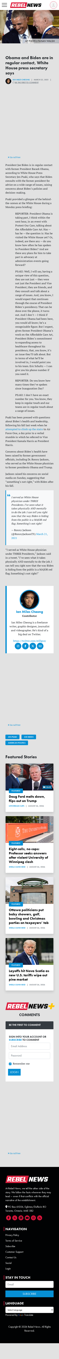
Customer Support (14, 1252)
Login (8, 1268)
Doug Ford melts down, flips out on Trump (27, 798)
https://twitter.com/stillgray (29, 640)
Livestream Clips (16, 806)
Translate (28, 1315)
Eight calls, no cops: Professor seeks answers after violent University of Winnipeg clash (28, 855)
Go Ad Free (15, 157)
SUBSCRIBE (15, 1040)
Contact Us (10, 1257)
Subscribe (10, 1246)
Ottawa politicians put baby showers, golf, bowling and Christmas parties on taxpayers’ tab (29, 916)
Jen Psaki (12, 737)
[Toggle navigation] (4, 5)
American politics (16, 743)
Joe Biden (28, 737)
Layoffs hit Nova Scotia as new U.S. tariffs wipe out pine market (29, 975)
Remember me (21, 1063)
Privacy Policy (12, 1235)
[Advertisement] (29, 125)
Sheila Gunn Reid (17, 867)
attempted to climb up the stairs (24, 429)
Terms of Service (13, 1240)
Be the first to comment (27, 82)
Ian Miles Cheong (21, 79)
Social (8, 1263)
